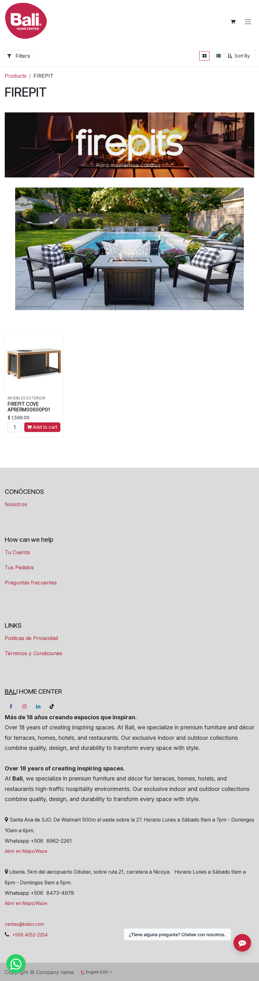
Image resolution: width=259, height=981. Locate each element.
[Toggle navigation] (248, 21)
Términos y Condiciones (33, 653)
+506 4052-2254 (30, 934)
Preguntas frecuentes (31, 582)
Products (16, 76)
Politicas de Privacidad (31, 638)
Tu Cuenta (17, 552)
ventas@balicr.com (24, 924)
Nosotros (16, 504)
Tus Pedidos (19, 567)
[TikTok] (52, 706)
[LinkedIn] (38, 706)
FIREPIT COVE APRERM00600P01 (29, 407)
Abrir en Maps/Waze (26, 851)
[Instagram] (25, 706)
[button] (240, 56)
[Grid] (204, 56)
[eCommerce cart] (232, 21)
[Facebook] (11, 706)
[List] (218, 56)
